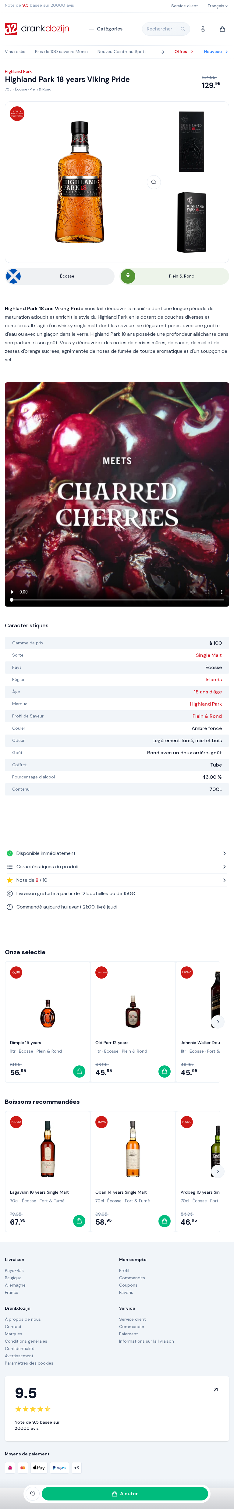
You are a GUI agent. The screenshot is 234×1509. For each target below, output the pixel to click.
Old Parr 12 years (112, 1042)
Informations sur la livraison (146, 1341)
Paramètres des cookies (29, 1363)
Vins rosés (15, 51)
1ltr (13, 1051)
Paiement (128, 1334)
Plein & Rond (40, 89)
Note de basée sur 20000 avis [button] (39, 5)
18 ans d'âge (208, 692)
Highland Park (206, 704)
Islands (214, 679)
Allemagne (15, 1285)
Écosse (21, 89)
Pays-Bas (14, 1270)
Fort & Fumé (219, 1051)
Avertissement (19, 1355)
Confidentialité (19, 1348)
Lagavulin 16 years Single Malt (39, 1192)
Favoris (126, 1292)
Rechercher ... (161, 29)
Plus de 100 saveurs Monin (61, 51)
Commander (131, 1326)
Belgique (13, 1278)
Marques (13, 1334)
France (11, 1292)
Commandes (132, 1278)
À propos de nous (23, 1319)
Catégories (109, 29)
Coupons (128, 1285)
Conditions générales (26, 1341)
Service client (132, 1319)
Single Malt (209, 655)
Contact (13, 1326)
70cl (8, 89)
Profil (124, 1270)
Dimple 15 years (25, 1042)
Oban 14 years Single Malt (121, 1192)
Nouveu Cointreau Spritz (122, 51)
